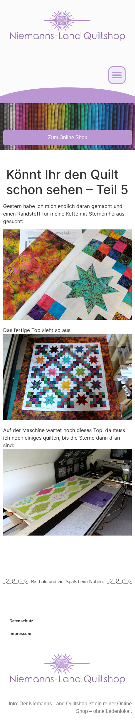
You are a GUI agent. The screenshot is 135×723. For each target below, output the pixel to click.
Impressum (20, 633)
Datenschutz (21, 621)
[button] (117, 75)
